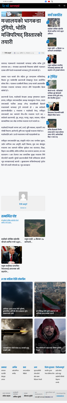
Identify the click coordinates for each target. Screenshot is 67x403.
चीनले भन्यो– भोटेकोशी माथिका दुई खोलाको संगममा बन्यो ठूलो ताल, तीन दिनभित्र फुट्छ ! (55, 94)
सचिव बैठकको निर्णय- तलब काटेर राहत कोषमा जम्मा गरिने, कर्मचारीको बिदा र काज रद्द (56, 133)
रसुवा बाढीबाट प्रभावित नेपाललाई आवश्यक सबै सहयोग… (10, 268)
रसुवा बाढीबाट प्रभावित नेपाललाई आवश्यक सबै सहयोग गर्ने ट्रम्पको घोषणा (56, 68)
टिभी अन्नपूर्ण (8, 53)
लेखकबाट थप (23, 208)
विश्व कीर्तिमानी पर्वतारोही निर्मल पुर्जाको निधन (48, 349)
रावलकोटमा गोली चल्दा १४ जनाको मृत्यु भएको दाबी (16, 349)
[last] (23, 14)
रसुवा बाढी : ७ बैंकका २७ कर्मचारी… (34, 240)
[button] (59, 5)
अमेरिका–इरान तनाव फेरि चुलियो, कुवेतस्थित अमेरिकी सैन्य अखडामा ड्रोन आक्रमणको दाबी (15, 311)
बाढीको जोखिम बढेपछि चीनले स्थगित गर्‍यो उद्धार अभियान (56, 31)
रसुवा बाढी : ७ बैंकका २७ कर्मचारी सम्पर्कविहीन (56, 49)
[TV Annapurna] (11, 5)
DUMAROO (60, 396)
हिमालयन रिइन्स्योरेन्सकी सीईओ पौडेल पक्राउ (56, 114)
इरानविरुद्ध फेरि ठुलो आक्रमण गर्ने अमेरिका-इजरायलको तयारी (47, 312)
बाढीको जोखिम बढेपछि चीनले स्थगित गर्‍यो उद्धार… (11, 240)
